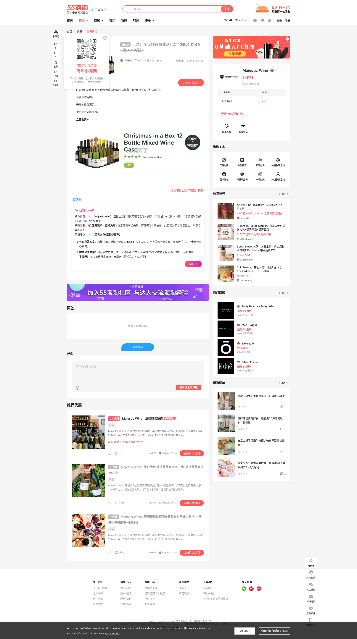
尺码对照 (224, 165)
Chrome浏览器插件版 (215, 598)
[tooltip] (86, 61)
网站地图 (98, 604)
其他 (78, 199)
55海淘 (77, 9)
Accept (245, 631)
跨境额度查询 (278, 179)
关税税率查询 (278, 165)
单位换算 (242, 165)
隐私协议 (98, 593)
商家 (97, 20)
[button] (99, 9)
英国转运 (243, 132)
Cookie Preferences (274, 631)
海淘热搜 (184, 593)
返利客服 (125, 598)
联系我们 (125, 593)
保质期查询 (242, 179)
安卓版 (207, 587)
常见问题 (125, 587)
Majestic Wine (132, 60)
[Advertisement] (251, 512)
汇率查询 (260, 165)
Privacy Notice (112, 633)
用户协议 (98, 598)
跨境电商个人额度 (154, 593)
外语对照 (260, 179)
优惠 (82, 20)
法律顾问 (125, 604)
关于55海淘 (100, 587)
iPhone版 (208, 593)
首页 (69, 31)
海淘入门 (184, 587)
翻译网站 (224, 179)
